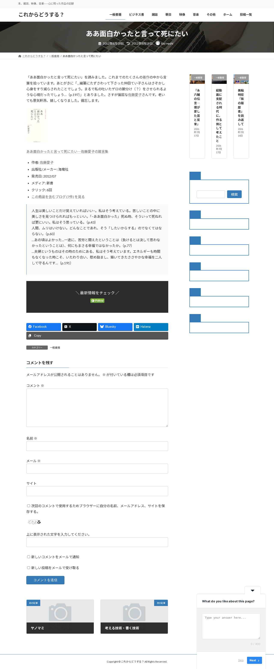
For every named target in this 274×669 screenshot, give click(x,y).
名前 (31, 438)
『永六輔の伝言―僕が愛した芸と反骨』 (197, 107)
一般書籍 (55, 347)
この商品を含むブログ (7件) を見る (58, 197)
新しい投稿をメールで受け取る (55, 568)
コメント (35, 385)
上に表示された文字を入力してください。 (58, 534)
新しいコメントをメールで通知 (55, 557)
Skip (241, 660)
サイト (31, 483)
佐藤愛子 (135, 95)
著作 (146, 77)
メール (33, 461)
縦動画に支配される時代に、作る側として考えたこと (219, 116)
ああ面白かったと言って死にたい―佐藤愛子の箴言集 (67, 151)
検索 (234, 194)
